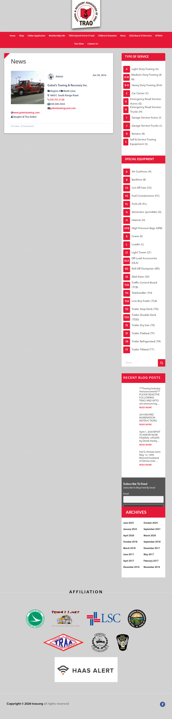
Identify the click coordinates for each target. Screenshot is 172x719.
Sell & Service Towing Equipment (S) (140, 142)
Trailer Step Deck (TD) (142, 309)
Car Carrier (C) (137, 93)
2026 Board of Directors (140, 36)
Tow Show (79, 44)
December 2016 (131, 567)
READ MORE (145, 408)
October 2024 (151, 523)
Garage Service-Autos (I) (143, 117)
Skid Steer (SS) (137, 277)
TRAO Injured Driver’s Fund (81, 36)
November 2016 (152, 567)
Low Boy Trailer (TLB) (141, 301)
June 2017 (128, 554)
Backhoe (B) (136, 179)
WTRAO (158, 36)
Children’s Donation (107, 36)
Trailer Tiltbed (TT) (139, 349)
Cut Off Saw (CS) (138, 188)
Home (12, 36)
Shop (21, 36)
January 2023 (130, 529)
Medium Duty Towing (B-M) (143, 77)
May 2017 (149, 554)
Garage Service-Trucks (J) (144, 126)
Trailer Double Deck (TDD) (140, 317)
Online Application (36, 36)
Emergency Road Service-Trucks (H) (143, 109)
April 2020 (128, 535)
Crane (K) (134, 236)
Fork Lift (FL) (136, 204)
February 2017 (151, 561)
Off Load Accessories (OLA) (140, 261)
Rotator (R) (135, 134)
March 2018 (129, 548)
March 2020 (150, 535)
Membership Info (57, 36)
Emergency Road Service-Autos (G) (143, 101)
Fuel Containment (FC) (142, 196)
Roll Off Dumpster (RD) (142, 268)
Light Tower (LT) (138, 252)
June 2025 (128, 523)
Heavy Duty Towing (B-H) (143, 85)
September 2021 (152, 529)
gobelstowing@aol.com (63, 108)
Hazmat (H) (135, 220)
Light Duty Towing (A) (142, 69)
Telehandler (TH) (138, 293)
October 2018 (130, 542)
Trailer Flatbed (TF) (140, 333)
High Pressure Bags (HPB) (143, 228)
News (122, 36)
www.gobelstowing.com (26, 113)
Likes (16, 126)
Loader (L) (135, 244)
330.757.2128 (57, 100)
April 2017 (128, 561)
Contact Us (93, 44)
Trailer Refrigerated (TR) (143, 341)
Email (126, 494)
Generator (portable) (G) (144, 212)
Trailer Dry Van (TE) (140, 325)
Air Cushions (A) (139, 171)
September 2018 (152, 542)
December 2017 (152, 548)
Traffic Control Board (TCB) (140, 285)
